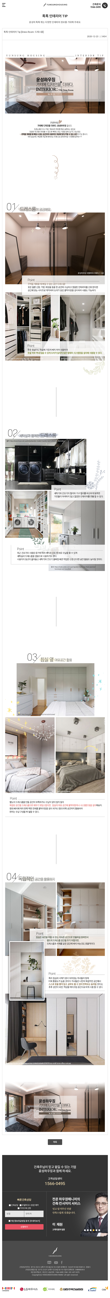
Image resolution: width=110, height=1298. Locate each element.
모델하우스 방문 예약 (30, 1205)
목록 (55, 1142)
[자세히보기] (35, 1221)
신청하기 (24, 1227)
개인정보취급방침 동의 (20, 1221)
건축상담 (14, 1205)
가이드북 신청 (25, 1208)
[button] (85, 1230)
